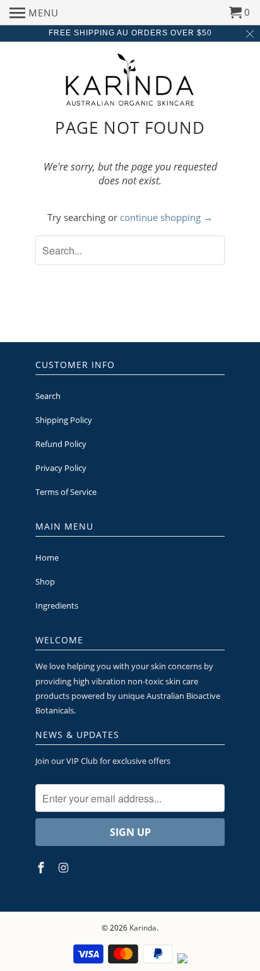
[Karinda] (130, 79)
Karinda (143, 927)
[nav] (34, 12)
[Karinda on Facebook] (42, 867)
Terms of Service (66, 491)
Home (47, 557)
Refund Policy (60, 444)
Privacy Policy (60, 468)
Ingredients (56, 605)
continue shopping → (166, 217)
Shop (45, 581)
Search (48, 396)
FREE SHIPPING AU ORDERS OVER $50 (130, 32)
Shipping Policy (63, 420)
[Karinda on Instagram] (65, 867)
